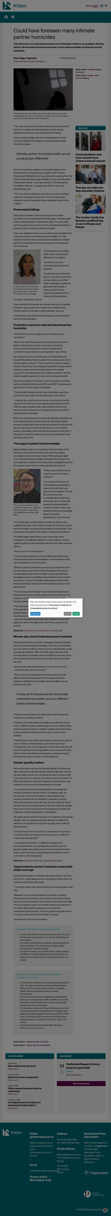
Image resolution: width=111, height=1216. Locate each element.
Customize (35, 614)
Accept (76, 614)
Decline (67, 614)
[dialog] (55, 607)
